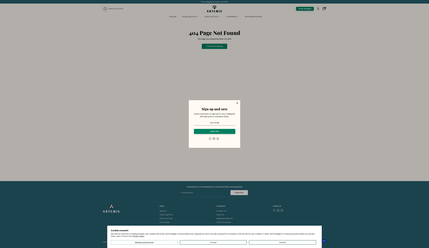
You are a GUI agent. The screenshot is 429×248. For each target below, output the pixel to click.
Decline (282, 242)
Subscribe (214, 131)
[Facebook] (210, 138)
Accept (213, 242)
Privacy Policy (138, 236)
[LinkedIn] (217, 138)
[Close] (237, 103)
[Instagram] (214, 138)
